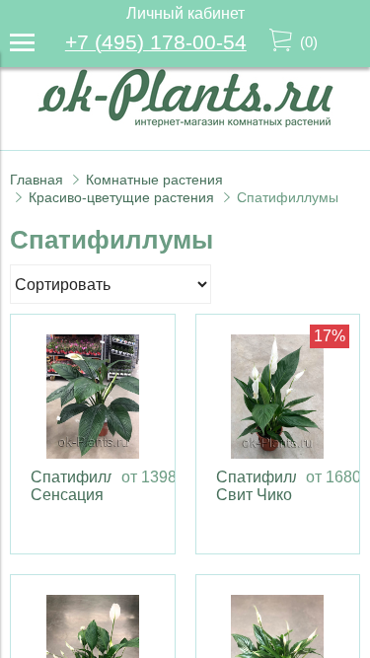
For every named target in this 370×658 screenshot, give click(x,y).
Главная (36, 179)
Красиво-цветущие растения (121, 197)
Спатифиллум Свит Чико (268, 486)
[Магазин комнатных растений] (185, 121)
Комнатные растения (154, 179)
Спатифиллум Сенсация (82, 486)
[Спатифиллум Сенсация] (93, 396)
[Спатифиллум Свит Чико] (278, 396)
